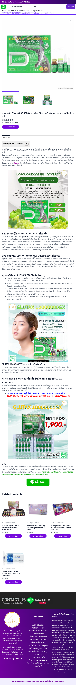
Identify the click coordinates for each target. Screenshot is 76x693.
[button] (70, 21)
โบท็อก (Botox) (38, 625)
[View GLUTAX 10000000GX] (47, 99)
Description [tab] (6, 137)
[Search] (35, 6)
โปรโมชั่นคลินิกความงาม (38, 663)
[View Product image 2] (28, 99)
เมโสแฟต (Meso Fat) (38, 648)
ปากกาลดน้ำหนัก (38, 657)
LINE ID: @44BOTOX (14, 658)
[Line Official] (3, 6)
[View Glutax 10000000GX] (10, 99)
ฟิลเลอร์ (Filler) (38, 628)
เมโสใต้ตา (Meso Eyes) (38, 645)
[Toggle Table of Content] (26, 144)
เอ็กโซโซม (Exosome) (38, 636)
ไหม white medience (38, 660)
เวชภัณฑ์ (38, 666)
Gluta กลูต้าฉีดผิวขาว (10, 122)
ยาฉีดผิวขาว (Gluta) (38, 639)
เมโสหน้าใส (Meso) (38, 642)
